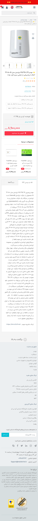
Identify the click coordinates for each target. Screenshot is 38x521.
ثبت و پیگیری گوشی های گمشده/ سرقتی (24, 392)
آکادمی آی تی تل (32, 380)
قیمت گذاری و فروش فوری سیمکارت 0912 (24, 386)
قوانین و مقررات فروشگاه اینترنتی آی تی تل (24, 409)
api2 (35, 398)
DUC (35, 383)
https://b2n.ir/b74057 (14, 324)
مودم (35, 351)
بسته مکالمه (33, 366)
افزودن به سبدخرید (18, 133)
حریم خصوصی (32, 415)
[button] (3, 7)
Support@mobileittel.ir (19, 462)
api (36, 395)
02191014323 (22, 458)
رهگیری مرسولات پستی (30, 418)
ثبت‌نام (5, 435)
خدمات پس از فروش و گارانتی (28, 412)
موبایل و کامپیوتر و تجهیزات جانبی (27, 360)
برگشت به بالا (17, 339)
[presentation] (34, 66)
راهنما (35, 424)
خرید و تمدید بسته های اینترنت (27, 357)
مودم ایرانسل (27, 91)
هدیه (35, 370)
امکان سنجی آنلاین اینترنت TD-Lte (26, 389)
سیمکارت (34, 354)
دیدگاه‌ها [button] (11, 182)
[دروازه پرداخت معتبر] (11, 504)
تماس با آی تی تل (31, 421)
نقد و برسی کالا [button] (27, 182)
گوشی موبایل (33, 363)
